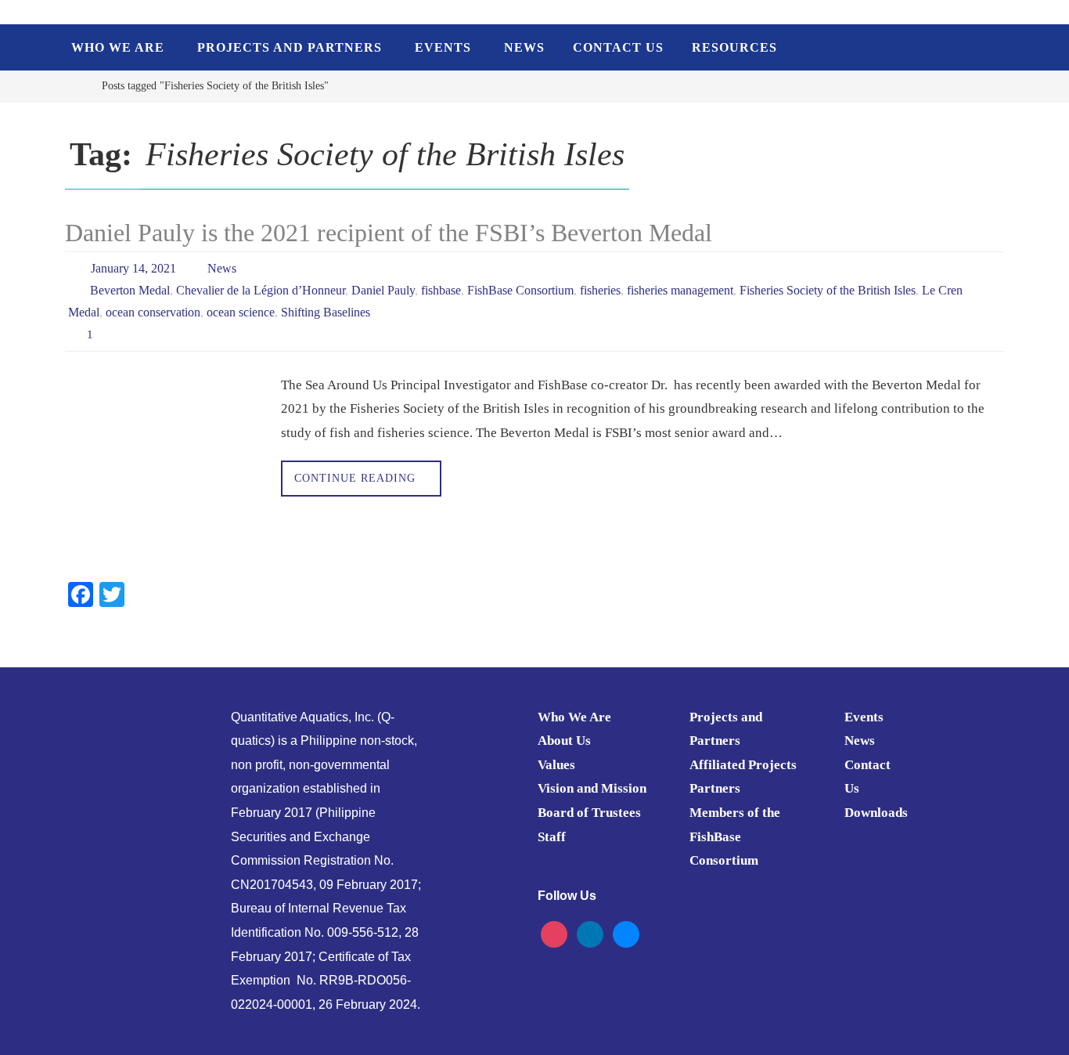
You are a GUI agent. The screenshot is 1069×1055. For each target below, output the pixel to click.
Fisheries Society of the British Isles (828, 290)
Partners (714, 788)
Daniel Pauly (383, 290)
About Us (564, 740)
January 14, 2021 (133, 268)
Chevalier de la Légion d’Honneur (260, 290)
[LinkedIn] (590, 933)
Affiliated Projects (743, 764)
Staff (552, 836)
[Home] (76, 86)
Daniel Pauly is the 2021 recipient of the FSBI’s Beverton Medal (388, 233)
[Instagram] (554, 933)
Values (556, 764)
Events (864, 717)
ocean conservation (153, 312)
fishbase (441, 290)
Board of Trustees (589, 812)
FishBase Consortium (520, 290)
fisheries (600, 290)
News (221, 268)
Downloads (876, 812)
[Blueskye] (626, 933)
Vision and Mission (592, 788)
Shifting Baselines (325, 312)
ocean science (241, 312)
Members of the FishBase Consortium (734, 836)
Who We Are (574, 717)
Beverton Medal (130, 290)
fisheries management (680, 290)
